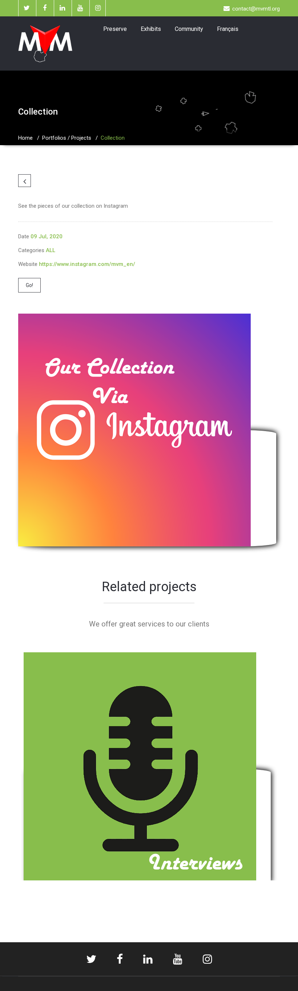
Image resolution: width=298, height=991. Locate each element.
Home (25, 138)
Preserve (115, 28)
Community (189, 28)
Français (227, 28)
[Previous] (24, 180)
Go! (29, 285)
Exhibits (151, 28)
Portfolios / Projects (66, 138)
